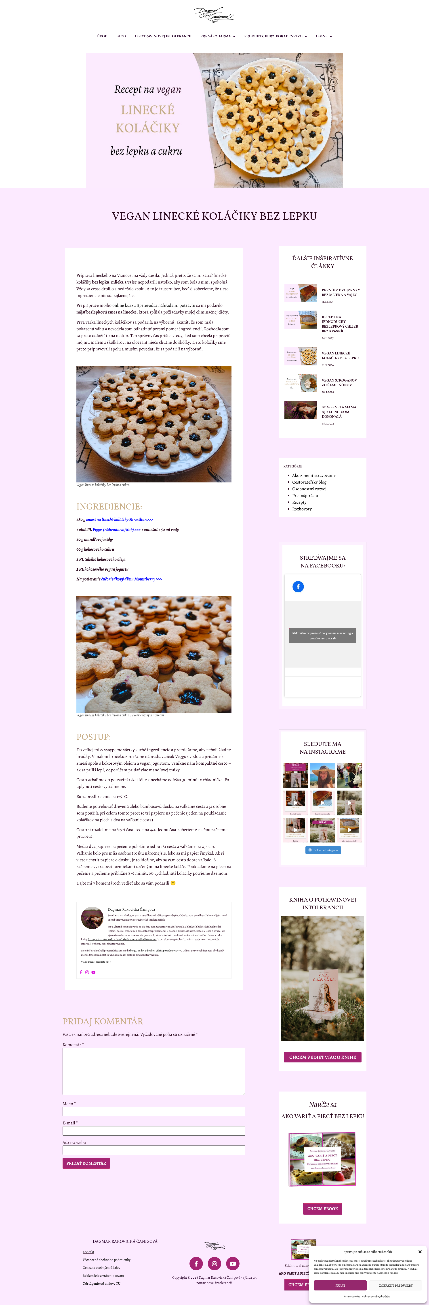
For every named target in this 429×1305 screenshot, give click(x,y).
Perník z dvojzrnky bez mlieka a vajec (341, 293)
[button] (420, 1252)
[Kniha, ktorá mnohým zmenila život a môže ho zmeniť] (349, 803)
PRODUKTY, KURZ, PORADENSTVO (273, 36)
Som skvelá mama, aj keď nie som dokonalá (339, 412)
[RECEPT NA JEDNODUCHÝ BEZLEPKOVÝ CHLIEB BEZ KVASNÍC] (349, 830)
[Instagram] (87, 972)
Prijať (340, 1285)
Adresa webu (74, 1142)
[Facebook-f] (196, 1263)
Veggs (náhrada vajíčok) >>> (117, 530)
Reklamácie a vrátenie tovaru (103, 1275)
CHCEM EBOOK (322, 1209)
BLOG (121, 36)
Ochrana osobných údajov (376, 1296)
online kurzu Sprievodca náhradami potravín (153, 305)
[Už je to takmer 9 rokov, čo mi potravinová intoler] (295, 830)
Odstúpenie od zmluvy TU (101, 1283)
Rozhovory (302, 509)
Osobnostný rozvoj (309, 489)
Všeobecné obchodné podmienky (106, 1259)
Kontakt (88, 1252)
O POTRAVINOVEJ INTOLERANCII (163, 36)
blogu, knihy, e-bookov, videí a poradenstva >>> (155, 950)
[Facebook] (81, 972)
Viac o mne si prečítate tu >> (96, 962)
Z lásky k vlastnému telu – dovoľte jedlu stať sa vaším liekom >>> (122, 939)
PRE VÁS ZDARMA (215, 36)
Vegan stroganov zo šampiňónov (339, 383)
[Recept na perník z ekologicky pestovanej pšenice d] (322, 803)
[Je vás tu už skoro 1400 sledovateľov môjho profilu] (322, 830)
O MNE (322, 36)
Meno (69, 1104)
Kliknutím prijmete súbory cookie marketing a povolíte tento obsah (322, 635)
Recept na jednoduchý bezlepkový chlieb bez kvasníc (340, 324)
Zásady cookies (352, 1296)
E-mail (70, 1123)
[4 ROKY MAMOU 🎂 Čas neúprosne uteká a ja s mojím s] (349, 775)
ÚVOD (102, 36)
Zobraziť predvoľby (396, 1285)
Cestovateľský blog (309, 482)
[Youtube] (93, 972)
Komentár (73, 1045)
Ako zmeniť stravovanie (314, 475)
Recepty (299, 502)
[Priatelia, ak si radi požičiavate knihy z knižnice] (295, 803)
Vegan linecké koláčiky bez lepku (340, 356)
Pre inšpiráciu (305, 496)
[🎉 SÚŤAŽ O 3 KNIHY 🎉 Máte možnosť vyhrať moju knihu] (295, 775)
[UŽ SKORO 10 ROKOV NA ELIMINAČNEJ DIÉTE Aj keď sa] (322, 775)
